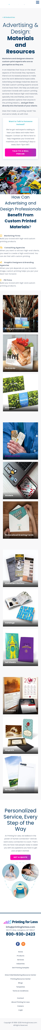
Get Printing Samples (20, 968)
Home (20, 952)
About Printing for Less (20, 1002)
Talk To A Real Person (20, 152)
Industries (21, 964)
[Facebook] (18, 944)
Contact (20, 998)
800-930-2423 (20, 934)
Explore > (9, 326)
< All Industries (8, 17)
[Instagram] (23, 944)
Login (20, 1010)
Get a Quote (20, 857)
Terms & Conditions (20, 991)
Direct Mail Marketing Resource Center (20, 975)
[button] (37, 2)
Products (20, 956)
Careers (20, 1006)
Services (20, 960)
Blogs (20, 983)
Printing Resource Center (20, 979)
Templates (20, 987)
